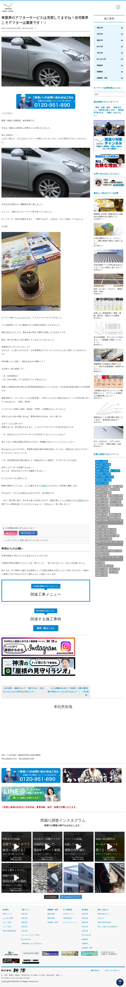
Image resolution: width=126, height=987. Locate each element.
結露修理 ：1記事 (101, 575)
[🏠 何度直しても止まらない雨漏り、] (16, 847)
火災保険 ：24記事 (102, 502)
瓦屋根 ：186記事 (102, 470)
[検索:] (109, 94)
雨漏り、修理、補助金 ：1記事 (106, 529)
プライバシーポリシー (112, 970)
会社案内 (6, 910)
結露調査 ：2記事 (101, 526)
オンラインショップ (70, 922)
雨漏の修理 (51, 914)
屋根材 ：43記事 (101, 495)
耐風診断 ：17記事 (116, 505)
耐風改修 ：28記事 (102, 498)
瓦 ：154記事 (115, 470)
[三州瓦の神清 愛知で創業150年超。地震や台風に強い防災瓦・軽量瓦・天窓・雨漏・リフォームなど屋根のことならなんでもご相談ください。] (13, 972)
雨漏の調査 (51, 918)
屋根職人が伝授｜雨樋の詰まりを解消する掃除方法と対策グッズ (108, 215)
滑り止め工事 (101, 59)
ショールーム (23, 317)
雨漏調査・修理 (52, 910)
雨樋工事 (100, 40)
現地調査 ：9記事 (101, 514)
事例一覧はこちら (46, 628)
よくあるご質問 (8, 918)
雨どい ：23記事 (115, 502)
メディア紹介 (7, 927)
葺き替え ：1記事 (101, 569)
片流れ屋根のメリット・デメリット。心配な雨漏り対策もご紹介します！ (108, 240)
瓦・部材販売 (67, 910)
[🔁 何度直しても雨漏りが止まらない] (110, 847)
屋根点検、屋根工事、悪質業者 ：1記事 (109, 551)
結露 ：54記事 (114, 489)
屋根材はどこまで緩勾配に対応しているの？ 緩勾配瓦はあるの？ (108, 418)
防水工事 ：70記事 (102, 483)
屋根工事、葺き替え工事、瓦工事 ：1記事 (109, 543)
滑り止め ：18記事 (102, 505)
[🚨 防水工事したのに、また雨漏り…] (16, 878)
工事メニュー (25, 910)
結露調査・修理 (102, 78)
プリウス (21, 138)
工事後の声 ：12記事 (102, 508)
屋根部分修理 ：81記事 (103, 480)
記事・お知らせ (103, 910)
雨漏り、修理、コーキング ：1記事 (107, 535)
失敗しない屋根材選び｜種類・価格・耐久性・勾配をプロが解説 (107, 314)
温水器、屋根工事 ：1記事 (104, 566)
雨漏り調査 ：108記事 (103, 473)
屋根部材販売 (67, 918)
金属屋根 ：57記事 (102, 489)
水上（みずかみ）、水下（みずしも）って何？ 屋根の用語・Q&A (108, 442)
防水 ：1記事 (100, 563)
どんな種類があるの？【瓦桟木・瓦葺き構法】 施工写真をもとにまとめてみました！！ (68, 690)
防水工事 (100, 46)
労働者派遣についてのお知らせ (31, 943)
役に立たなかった (28, 533)
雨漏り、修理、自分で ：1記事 (106, 532)
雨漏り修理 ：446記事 (103, 464)
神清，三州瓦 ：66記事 (103, 486)
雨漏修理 (100, 65)
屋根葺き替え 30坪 (107, 110)
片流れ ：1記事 (114, 569)
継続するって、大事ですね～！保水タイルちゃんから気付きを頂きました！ (23, 690)
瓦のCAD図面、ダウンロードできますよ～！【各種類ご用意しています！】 (108, 339)
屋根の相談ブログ (104, 914)
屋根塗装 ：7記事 (115, 514)
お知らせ (101, 918)
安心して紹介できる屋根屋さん (108, 927)
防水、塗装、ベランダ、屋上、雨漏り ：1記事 (109, 558)
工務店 (43, 486)
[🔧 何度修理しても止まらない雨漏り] (48, 847)
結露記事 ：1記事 (101, 572)
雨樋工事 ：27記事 (116, 498)
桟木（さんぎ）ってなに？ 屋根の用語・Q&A (108, 290)
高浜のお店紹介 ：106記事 (104, 477)
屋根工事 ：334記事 (102, 467)
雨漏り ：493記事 (101, 461)
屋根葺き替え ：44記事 (103, 492)
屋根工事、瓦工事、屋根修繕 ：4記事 (108, 517)
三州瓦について (68, 914)
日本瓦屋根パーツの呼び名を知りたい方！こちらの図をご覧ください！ (108, 266)
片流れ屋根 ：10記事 (102, 511)
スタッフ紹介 (7, 922)
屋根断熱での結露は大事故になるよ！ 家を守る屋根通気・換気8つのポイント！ (109, 366)
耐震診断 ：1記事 (101, 547)
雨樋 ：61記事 (117, 486)
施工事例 (85, 910)
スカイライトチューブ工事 (30, 935)
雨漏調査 (100, 72)
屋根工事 (100, 28)
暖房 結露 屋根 (103, 107)
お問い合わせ (94, 970)
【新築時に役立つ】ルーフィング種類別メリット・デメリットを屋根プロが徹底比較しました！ (108, 393)
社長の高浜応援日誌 (104, 922)
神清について (7, 914)
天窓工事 (100, 53)
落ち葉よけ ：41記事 (115, 495)
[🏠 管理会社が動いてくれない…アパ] (79, 847)
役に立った (10, 533)
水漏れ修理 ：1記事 (102, 554)
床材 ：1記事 (113, 572)
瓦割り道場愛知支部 (9, 931)
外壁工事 (100, 34)
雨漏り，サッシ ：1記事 (103, 538)
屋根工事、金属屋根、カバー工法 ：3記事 (109, 522)
